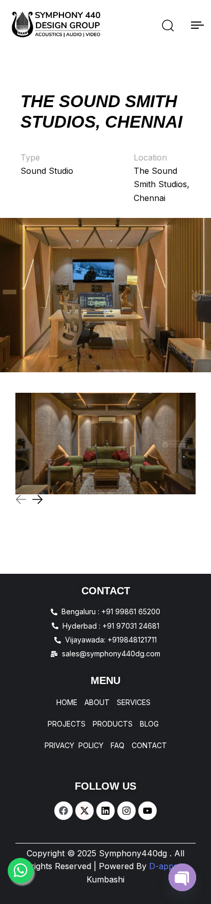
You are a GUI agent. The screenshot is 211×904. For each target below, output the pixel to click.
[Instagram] (126, 810)
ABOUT (97, 702)
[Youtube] (147, 810)
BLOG (149, 724)
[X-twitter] (84, 810)
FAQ (117, 745)
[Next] (37, 499)
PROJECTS (67, 724)
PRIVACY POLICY (74, 745)
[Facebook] (63, 810)
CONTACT (149, 745)
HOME (66, 702)
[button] (167, 25)
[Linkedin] (105, 810)
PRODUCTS (113, 724)
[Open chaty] (182, 877)
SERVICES (134, 702)
